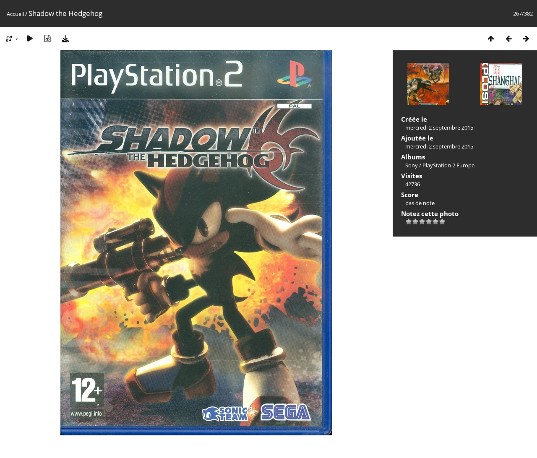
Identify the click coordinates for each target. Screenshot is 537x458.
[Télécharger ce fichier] (65, 38)
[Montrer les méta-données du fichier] (47, 38)
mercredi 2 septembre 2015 (439, 127)
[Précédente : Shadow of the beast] (508, 38)
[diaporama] (30, 38)
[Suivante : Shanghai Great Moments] (526, 38)
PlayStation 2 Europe (448, 165)
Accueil (15, 14)
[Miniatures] (491, 38)
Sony (411, 165)
